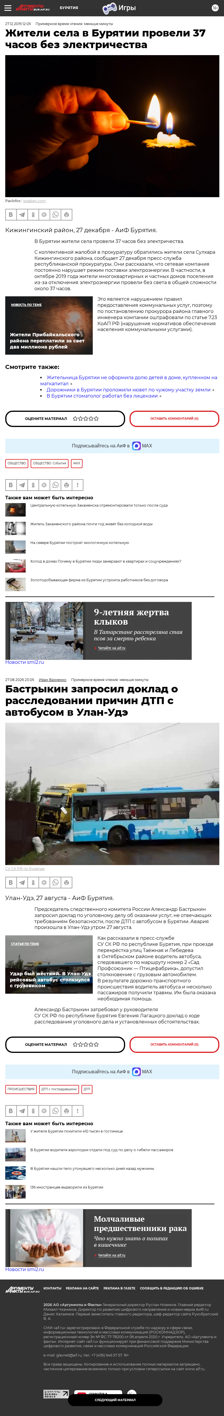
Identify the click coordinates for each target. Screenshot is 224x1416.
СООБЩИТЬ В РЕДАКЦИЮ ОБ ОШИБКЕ (172, 1288)
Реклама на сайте (82, 1288)
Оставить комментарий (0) (174, 419)
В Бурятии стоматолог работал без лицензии (102, 396)
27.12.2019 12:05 (18, 24)
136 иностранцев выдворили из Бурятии (66, 1187)
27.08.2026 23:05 (19, 680)
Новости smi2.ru (24, 662)
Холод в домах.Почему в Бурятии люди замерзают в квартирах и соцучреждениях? (105, 561)
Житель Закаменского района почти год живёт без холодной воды (91, 524)
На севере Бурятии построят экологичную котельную (79, 542)
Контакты (52, 1288)
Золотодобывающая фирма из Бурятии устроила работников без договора (99, 580)
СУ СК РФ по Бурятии (25, 869)
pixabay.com (34, 201)
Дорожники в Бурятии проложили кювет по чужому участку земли (129, 390)
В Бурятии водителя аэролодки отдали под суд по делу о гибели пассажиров (101, 1150)
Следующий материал (115, 1400)
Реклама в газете (119, 1288)
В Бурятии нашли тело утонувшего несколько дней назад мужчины (92, 1168)
